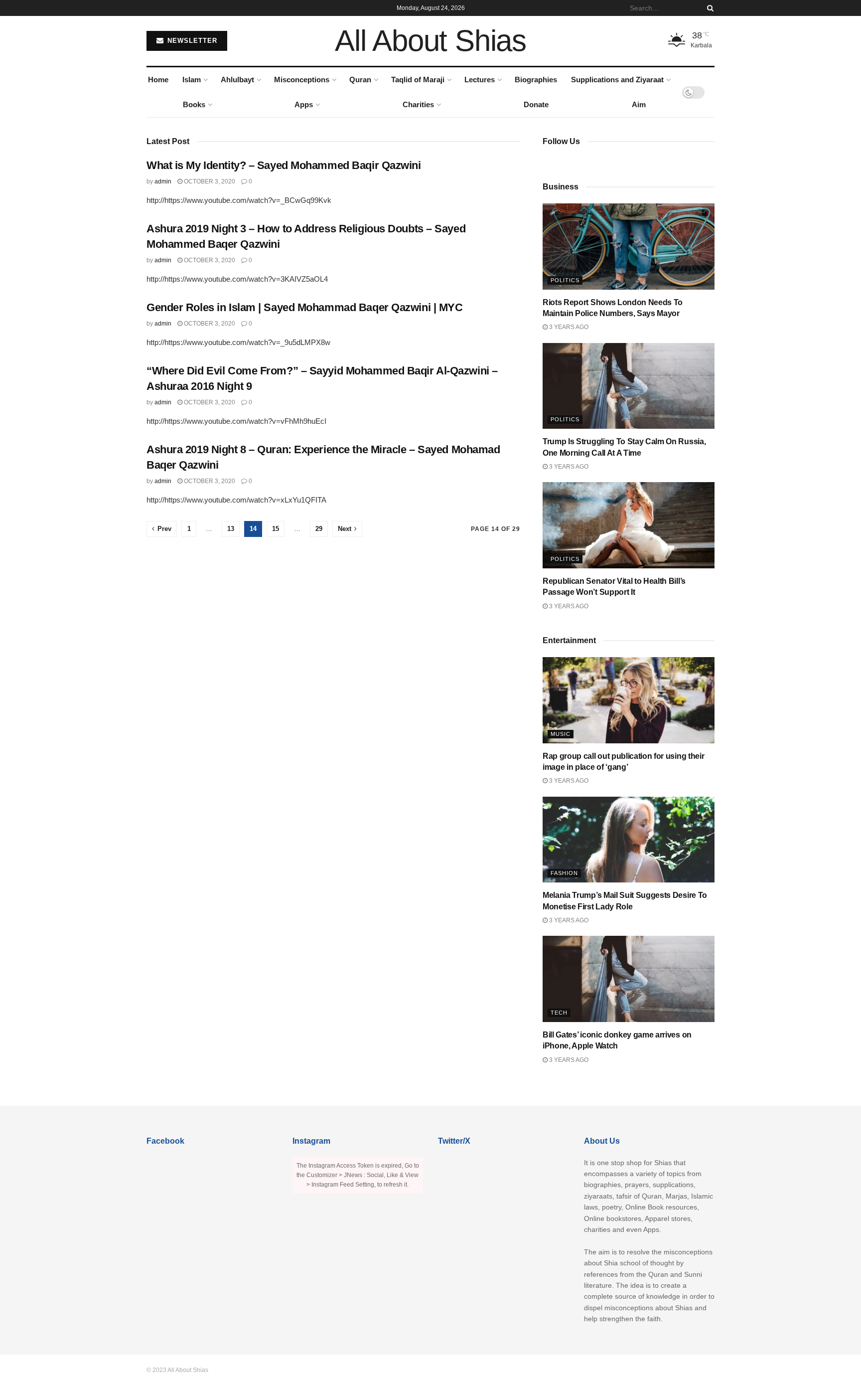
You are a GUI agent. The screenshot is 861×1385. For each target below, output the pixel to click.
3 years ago (568, 327)
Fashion (564, 873)
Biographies (536, 79)
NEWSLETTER (191, 40)
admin (162, 181)
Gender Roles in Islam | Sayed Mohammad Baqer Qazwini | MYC (304, 307)
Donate (536, 104)
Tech (559, 1013)
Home (158, 79)
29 (318, 528)
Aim (639, 104)
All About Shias (430, 41)
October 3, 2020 (208, 181)
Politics (565, 280)
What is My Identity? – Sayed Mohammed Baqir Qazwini (283, 165)
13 (230, 528)
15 (275, 528)
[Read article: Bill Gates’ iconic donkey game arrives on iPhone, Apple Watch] (629, 979)
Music (561, 734)
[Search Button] (708, 8)
